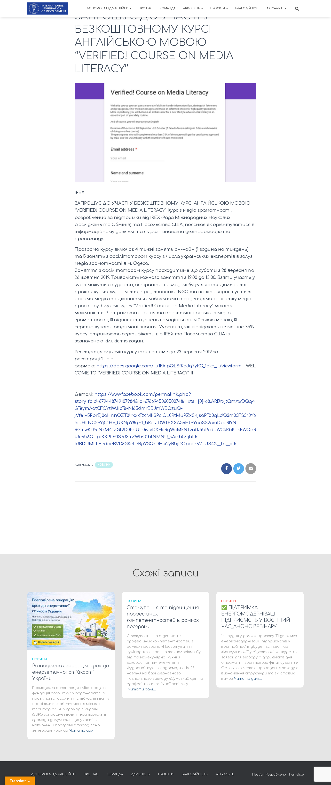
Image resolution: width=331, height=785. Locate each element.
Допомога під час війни (108, 8)
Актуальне (275, 8)
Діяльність (192, 8)
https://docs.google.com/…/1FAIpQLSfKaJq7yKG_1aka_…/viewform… (170, 366)
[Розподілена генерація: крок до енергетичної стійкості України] (71, 621)
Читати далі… (83, 730)
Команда (167, 8)
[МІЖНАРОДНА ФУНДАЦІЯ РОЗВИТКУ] (48, 8)
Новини (103, 464)
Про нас (145, 8)
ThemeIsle (295, 774)
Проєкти (218, 8)
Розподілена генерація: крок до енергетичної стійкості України (70, 672)
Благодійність (247, 8)
